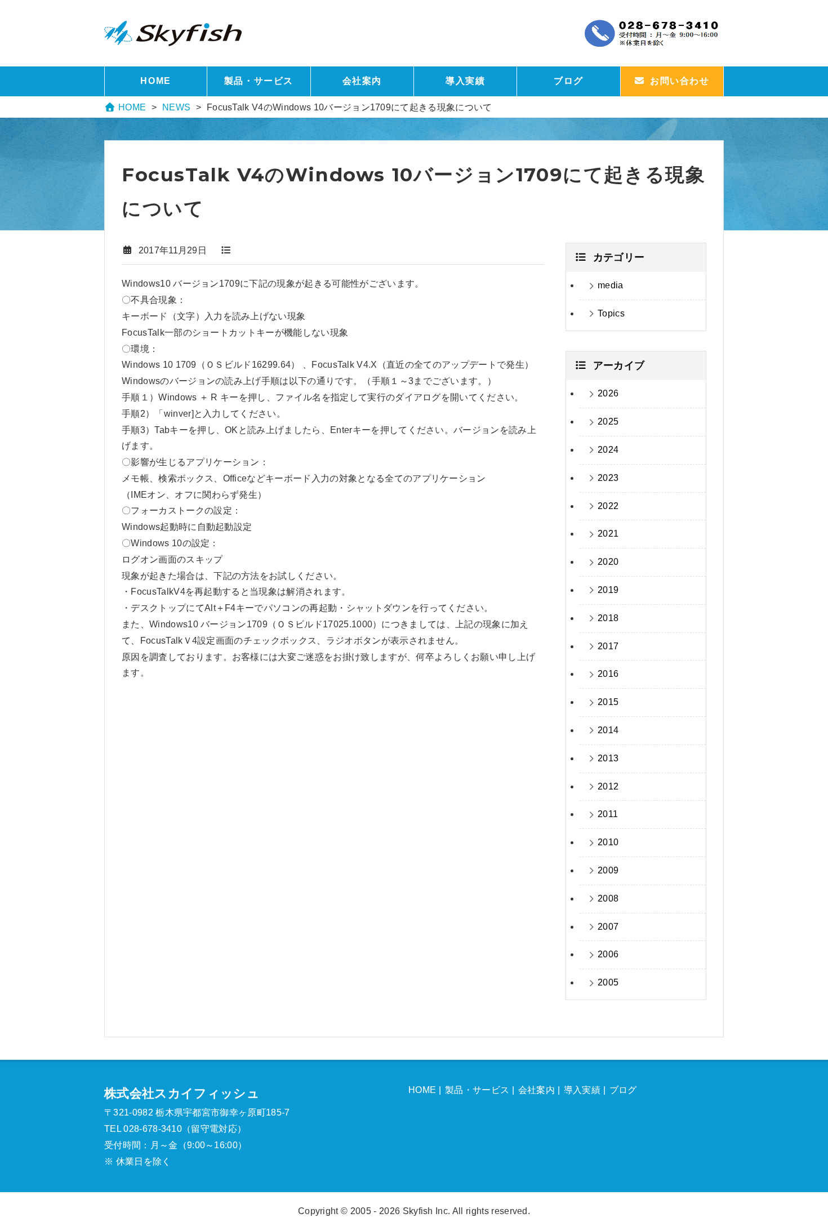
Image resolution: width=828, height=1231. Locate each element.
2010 (608, 842)
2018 (608, 618)
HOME (155, 81)
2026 (608, 393)
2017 (608, 646)
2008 (608, 898)
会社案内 (362, 81)
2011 (608, 814)
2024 (608, 449)
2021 (608, 533)
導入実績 (465, 81)
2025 (608, 421)
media (611, 285)
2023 (608, 478)
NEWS (176, 107)
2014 (608, 730)
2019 (608, 590)
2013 (608, 758)
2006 (608, 954)
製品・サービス (258, 81)
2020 (608, 562)
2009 (608, 870)
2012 (608, 786)
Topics (611, 313)
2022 (608, 506)
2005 (608, 982)
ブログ (569, 81)
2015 (608, 702)
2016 (608, 674)
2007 (608, 926)
